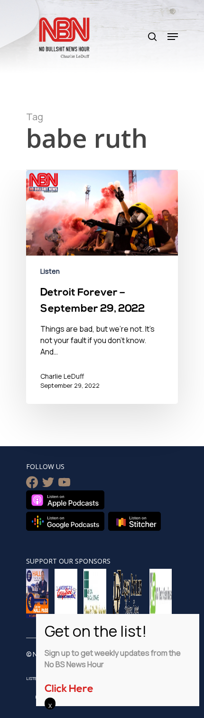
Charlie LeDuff (62, 376)
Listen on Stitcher (134, 521)
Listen (50, 271)
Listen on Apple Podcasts (65, 499)
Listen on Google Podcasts (65, 521)
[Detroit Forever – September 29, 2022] (102, 287)
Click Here (69, 689)
